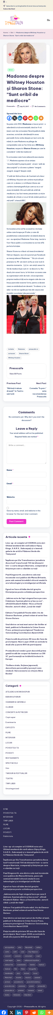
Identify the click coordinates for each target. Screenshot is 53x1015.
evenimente (21, 965)
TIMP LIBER (10, 783)
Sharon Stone (24, 353)
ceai (22, 952)
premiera (22, 986)
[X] (14, 118)
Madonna (21, 349)
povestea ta (18, 982)
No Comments (40, 106)
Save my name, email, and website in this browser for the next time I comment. (23, 512)
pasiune (37, 977)
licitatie (11, 349)
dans (18, 960)
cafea (38, 947)
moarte (18, 977)
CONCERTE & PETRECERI (17, 712)
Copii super (10, 717)
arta (19, 947)
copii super (9, 960)
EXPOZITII (10, 727)
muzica (28, 977)
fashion (41, 965)
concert (8, 956)
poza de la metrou (33, 982)
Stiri (11, 70)
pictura (7, 982)
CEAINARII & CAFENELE (16, 702)
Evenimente (11, 722)
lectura (26, 973)
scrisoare (11, 353)
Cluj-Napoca (33, 952)
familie (32, 965)
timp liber (27, 995)
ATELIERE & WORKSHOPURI (18, 692)
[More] (41, 118)
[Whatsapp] (35, 118)
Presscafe (16, 368)
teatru (7, 995)
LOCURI (9, 742)
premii (31, 986)
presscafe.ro (33, 349)
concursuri (28, 956)
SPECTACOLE (12, 763)
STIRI (5, 809)
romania (31, 990)
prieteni (21, 990)
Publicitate (8, 836)
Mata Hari (8, 977)
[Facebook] (9, 118)
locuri (35, 973)
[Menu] (48, 20)
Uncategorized (12, 788)
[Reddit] (30, 118)
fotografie (32, 969)
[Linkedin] (20, 118)
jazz (18, 973)
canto (7, 952)
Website (11, 497)
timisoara (16, 995)
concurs (18, 956)
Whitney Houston (14, 358)
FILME (8, 732)
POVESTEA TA (12, 748)
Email (10, 483)
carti (15, 952)
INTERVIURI (10, 737)
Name (10, 470)
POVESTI (10, 753)
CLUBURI (9, 707)
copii (38, 956)
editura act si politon (32, 960)
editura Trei (9, 965)
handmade (9, 973)
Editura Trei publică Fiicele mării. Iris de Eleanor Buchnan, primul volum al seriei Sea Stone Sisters (26, 615)
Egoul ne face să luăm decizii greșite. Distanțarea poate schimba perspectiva (25, 590)
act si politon (9, 947)
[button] (16, 374)
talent (40, 990)
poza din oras (9, 986)
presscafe (41, 986)
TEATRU (9, 778)
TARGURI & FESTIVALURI (16, 773)
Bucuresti (28, 947)
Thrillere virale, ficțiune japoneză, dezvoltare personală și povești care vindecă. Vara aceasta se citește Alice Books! (24, 669)
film (15, 969)
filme (23, 969)
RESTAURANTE (12, 758)
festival (7, 969)
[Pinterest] (25, 118)
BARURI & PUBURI (13, 697)
